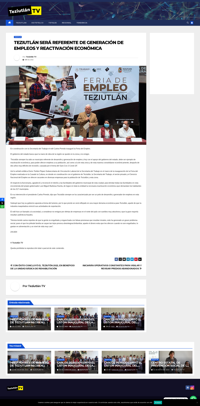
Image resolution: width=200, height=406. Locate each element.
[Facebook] (2, 199)
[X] (2, 203)
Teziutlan (21, 23)
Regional (66, 23)
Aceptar (158, 402)
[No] (197, 402)
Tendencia (82, 23)
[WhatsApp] (2, 206)
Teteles (52, 23)
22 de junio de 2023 (114, 370)
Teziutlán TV (31, 57)
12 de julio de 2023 (20, 370)
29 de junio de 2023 (67, 370)
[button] (188, 23)
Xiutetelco (37, 23)
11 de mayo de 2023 (161, 370)
